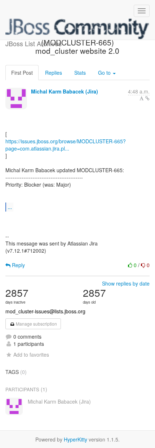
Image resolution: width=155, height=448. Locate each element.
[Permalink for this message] (147, 98)
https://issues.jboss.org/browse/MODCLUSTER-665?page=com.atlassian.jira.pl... (65, 145)
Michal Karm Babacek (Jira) (64, 91)
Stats (80, 72)
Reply (17, 265)
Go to (105, 72)
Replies (53, 72)
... (10, 207)
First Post (22, 72)
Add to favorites (31, 354)
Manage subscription (36, 324)
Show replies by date (126, 283)
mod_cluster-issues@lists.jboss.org (45, 311)
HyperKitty (75, 439)
